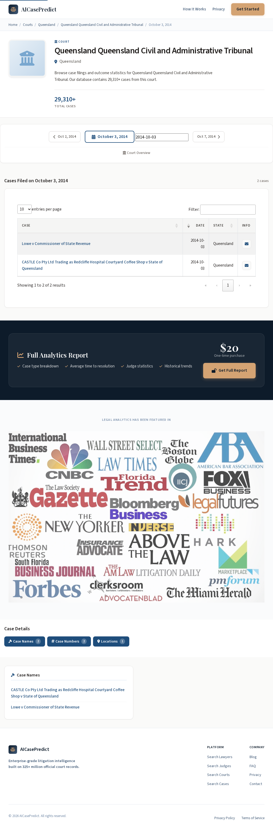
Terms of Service (252, 818)
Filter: (193, 209)
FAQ (253, 766)
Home (13, 24)
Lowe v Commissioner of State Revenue (56, 244)
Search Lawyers (219, 757)
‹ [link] (216, 285)
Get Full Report (233, 370)
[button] (176, 225)
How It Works (194, 9)
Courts (28, 24)
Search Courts (218, 775)
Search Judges (219, 766)
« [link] (206, 285)
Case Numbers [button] (70, 641)
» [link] (250, 285)
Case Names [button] (26, 641)
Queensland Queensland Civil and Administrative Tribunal (102, 24)
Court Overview (138, 152)
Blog (253, 757)
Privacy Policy (224, 818)
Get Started (247, 9)
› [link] (239, 285)
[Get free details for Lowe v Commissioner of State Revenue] (246, 243)
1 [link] (228, 285)
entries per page (47, 209)
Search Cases (218, 784)
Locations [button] (112, 641)
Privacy (218, 9)
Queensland (46, 24)
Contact (256, 784)
